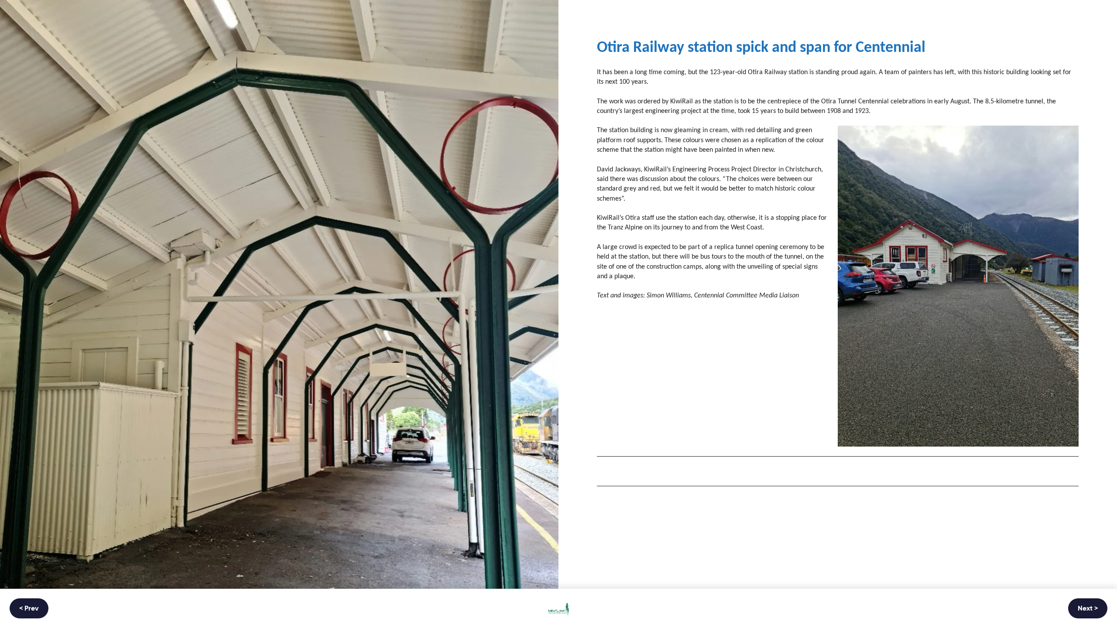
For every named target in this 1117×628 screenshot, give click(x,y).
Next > (1088, 608)
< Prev (29, 608)
